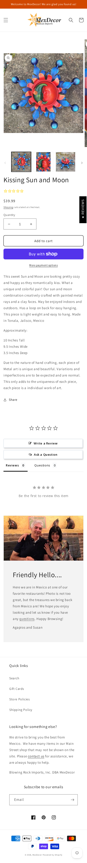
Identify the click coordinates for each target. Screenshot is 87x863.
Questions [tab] (42, 465)
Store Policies (19, 699)
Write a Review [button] (46, 443)
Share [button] (13, 399)
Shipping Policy (20, 710)
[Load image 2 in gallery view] (43, 162)
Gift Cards (16, 689)
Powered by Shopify (52, 854)
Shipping (8, 207)
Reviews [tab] (12, 465)
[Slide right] (82, 163)
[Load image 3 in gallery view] (65, 162)
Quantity (9, 215)
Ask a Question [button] (45, 454)
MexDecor (37, 854)
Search (14, 678)
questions (26, 618)
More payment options (43, 265)
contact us (36, 756)
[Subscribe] (72, 799)
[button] (6, 20)
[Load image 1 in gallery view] (21, 162)
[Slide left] (5, 163)
